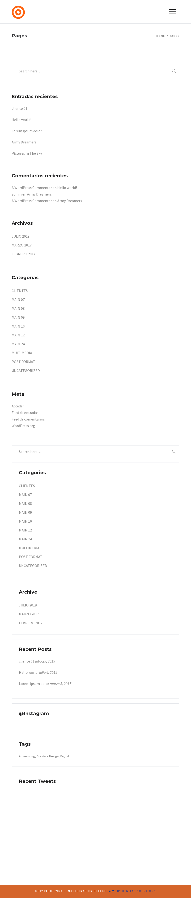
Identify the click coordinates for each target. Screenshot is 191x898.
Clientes (20, 290)
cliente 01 (19, 108)
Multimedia (22, 352)
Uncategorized (26, 370)
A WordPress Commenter (32, 187)
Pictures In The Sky (27, 153)
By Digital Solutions (136, 891)
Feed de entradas (25, 412)
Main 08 (18, 308)
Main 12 (18, 335)
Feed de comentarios (28, 419)
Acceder (18, 406)
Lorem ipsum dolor (27, 130)
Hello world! (21, 119)
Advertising (27, 756)
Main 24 (18, 344)
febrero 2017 (23, 254)
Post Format (23, 361)
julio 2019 (21, 236)
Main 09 (18, 317)
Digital (64, 756)
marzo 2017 (22, 245)
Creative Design (48, 756)
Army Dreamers (24, 142)
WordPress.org (23, 425)
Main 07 (18, 299)
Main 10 (18, 326)
